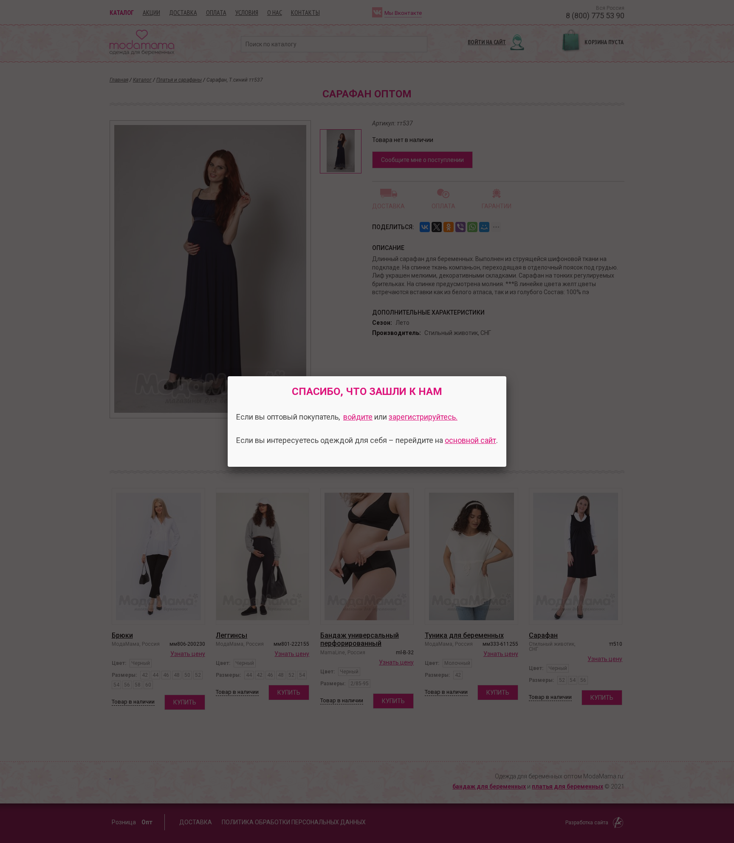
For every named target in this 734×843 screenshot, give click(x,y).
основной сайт (470, 440)
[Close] (506, 376)
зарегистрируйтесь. (423, 416)
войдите (358, 416)
